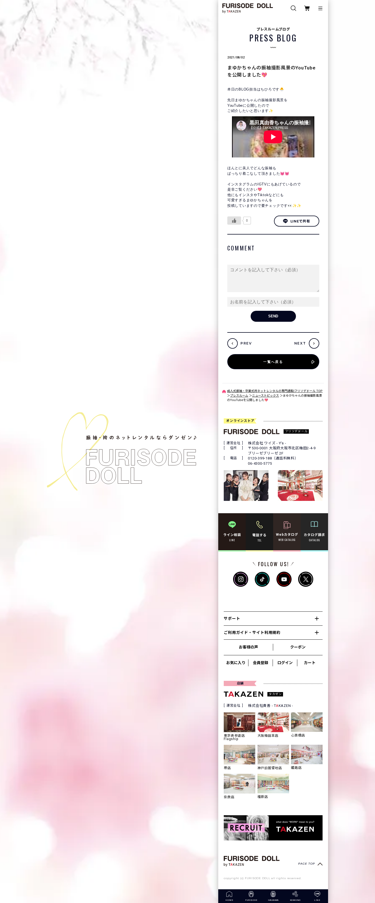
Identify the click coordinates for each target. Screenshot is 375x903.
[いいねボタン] (234, 220)
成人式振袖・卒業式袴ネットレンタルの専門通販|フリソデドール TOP (275, 391)
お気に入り (235, 663)
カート (309, 663)
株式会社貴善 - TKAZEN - (270, 706)
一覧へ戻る (273, 362)
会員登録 (260, 663)
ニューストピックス (265, 395)
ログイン (285, 663)
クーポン (298, 647)
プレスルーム (239, 395)
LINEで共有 (300, 221)
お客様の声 (248, 647)
